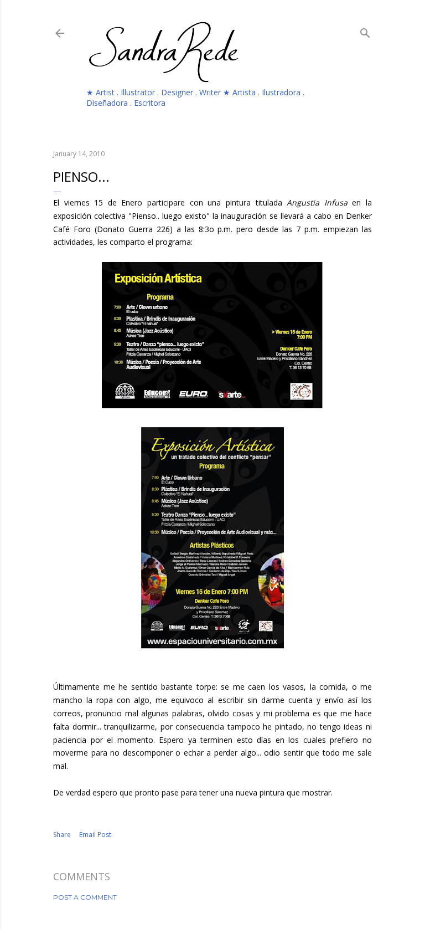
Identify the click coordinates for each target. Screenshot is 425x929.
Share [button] (62, 834)
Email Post (95, 834)
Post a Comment (85, 897)
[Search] (365, 31)
